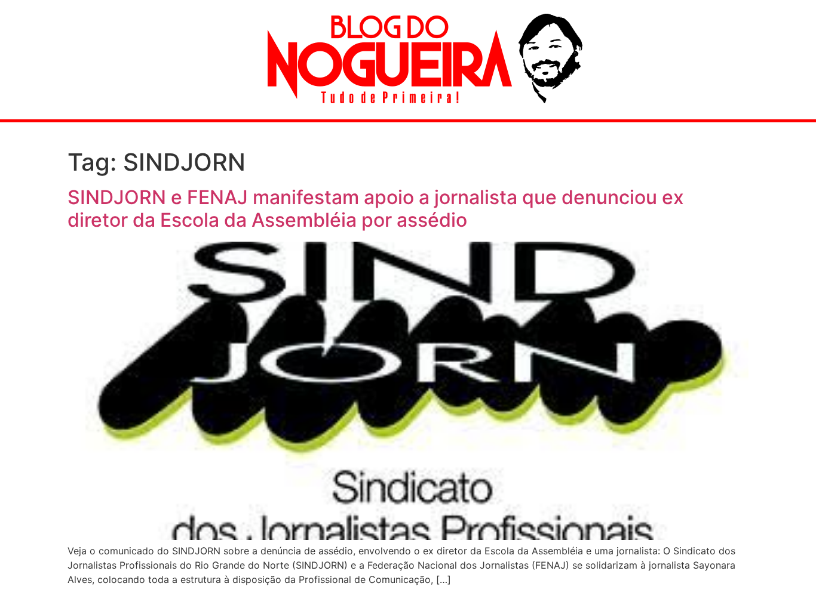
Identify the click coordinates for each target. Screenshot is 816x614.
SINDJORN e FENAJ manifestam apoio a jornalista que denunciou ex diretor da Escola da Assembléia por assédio (376, 209)
